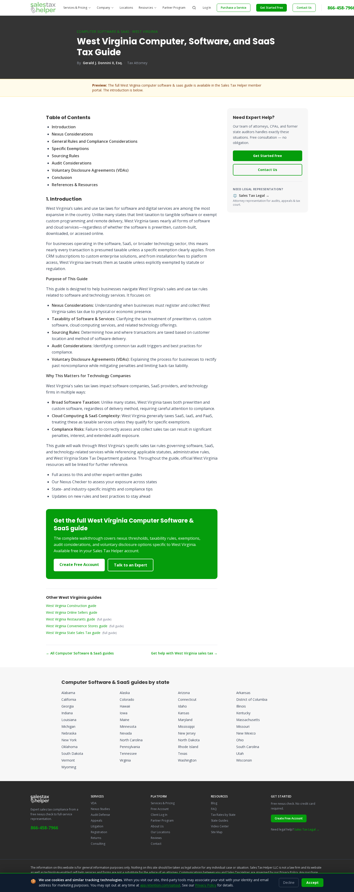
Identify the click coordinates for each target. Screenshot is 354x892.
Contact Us (304, 8)
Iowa (123, 713)
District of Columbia (251, 699)
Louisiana (68, 719)
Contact (156, 844)
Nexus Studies (100, 809)
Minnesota (128, 726)
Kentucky (243, 713)
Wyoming (68, 767)
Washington (187, 760)
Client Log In (159, 815)
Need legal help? (295, 829)
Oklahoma (69, 746)
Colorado (127, 699)
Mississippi (186, 726)
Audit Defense (100, 815)
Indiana (67, 713)
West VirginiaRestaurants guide (70, 619)
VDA (94, 803)
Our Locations (160, 832)
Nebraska (68, 733)
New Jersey (187, 733)
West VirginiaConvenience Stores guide (76, 626)
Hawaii (125, 706)
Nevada (126, 733)
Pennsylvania (130, 746)
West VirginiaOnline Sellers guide (71, 612)
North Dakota (189, 740)
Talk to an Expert (130, 565)
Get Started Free (271, 8)
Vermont (68, 760)
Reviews (156, 838)
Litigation (97, 826)
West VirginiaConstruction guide (71, 605)
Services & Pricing (75, 8)
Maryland (185, 719)
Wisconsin (244, 760)
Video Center (220, 826)
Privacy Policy (289, 872)
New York (69, 740)
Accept (312, 882)
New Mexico (246, 733)
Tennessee (128, 753)
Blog (214, 803)
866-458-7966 (44, 828)
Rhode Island (188, 746)
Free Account (160, 809)
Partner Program (174, 8)
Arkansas (243, 692)
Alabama (68, 692)
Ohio (240, 740)
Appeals (96, 820)
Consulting (98, 844)
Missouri (242, 726)
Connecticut (187, 699)
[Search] (194, 8)
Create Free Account (79, 564)
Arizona (184, 692)
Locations (126, 8)
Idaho (182, 706)
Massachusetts (248, 719)
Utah (240, 753)
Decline (289, 882)
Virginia (125, 760)
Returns (96, 838)
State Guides (219, 820)
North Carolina (131, 740)
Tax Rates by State (223, 815)
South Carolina (247, 746)
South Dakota (72, 753)
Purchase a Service (233, 8)
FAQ (214, 809)
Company (103, 8)
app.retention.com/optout (160, 885)
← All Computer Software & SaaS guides (80, 653)
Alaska (125, 692)
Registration (99, 832)
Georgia (67, 706)
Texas (182, 753)
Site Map (217, 832)
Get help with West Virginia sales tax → (184, 653)
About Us (157, 826)
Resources (146, 8)
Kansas (183, 713)
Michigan (68, 726)
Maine (124, 719)
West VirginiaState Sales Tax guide (73, 632)
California (68, 699)
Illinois (241, 706)
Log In (207, 8)
